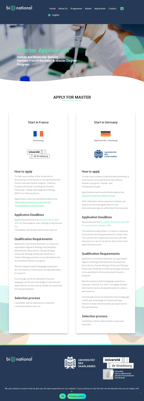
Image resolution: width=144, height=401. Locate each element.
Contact (112, 8)
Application (100, 8)
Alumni (88, 8)
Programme (76, 8)
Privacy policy (76, 396)
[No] (140, 393)
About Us (63, 8)
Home (53, 8)
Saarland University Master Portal (98, 195)
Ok (62, 396)
